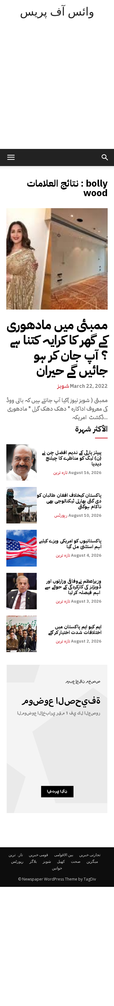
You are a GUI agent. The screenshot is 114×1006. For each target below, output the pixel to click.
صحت (75, 861)
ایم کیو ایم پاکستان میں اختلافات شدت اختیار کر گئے (74, 629)
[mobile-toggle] (11, 157)
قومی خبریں (38, 854)
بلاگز (33, 861)
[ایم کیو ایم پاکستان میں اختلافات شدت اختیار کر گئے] (21, 634)
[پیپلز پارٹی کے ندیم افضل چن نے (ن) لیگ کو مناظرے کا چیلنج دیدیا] (21, 462)
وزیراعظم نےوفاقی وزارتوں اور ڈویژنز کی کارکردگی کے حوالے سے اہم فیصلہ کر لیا (73, 587)
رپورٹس (60, 515)
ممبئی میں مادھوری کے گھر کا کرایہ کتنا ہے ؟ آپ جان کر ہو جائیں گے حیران (57, 348)
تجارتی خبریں (89, 854)
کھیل (61, 861)
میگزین (92, 861)
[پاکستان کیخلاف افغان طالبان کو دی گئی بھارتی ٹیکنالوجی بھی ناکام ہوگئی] (21, 505)
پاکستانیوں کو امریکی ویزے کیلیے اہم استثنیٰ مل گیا (70, 543)
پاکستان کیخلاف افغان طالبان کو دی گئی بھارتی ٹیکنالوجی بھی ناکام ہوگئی (69, 501)
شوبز (63, 386)
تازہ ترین (60, 472)
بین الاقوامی (63, 854)
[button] (105, 157)
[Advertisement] (57, 89)
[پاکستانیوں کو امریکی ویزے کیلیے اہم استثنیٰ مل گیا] (21, 548)
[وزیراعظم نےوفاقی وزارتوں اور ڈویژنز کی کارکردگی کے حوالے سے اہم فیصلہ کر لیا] (21, 591)
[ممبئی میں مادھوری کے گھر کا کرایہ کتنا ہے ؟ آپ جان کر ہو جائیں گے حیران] (57, 259)
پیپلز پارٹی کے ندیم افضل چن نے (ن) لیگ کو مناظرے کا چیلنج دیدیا (71, 458)
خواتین (57, 868)
